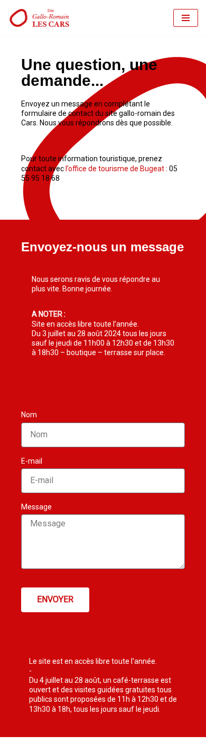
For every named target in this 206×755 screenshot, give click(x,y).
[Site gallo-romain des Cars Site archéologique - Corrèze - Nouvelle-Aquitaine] (39, 17)
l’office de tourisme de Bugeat (114, 168)
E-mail (31, 461)
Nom (29, 414)
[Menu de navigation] (185, 18)
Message (36, 507)
